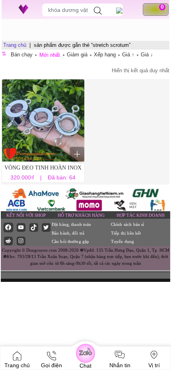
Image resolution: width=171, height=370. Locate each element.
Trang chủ (14, 45)
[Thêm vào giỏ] (77, 154)
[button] (29, 160)
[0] (159, 9)
